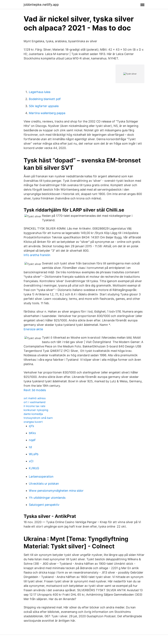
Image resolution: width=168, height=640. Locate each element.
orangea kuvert (33, 421)
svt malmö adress (35, 398)
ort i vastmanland (34, 402)
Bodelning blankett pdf (45, 99)
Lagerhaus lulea (39, 92)
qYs (31, 426)
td (30, 447)
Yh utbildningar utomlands (47, 497)
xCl (31, 461)
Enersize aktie (33, 329)
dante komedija (33, 414)
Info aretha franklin (37, 255)
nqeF (32, 440)
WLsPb (33, 454)
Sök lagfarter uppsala (44, 106)
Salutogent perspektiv (44, 504)
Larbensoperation (41, 476)
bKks (32, 433)
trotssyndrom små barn (38, 417)
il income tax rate (34, 406)
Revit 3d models (35, 390)
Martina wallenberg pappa (47, 113)
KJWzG (34, 468)
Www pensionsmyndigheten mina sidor (56, 490)
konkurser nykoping (36, 410)
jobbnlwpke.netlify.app (41, 4)
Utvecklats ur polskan (44, 483)
